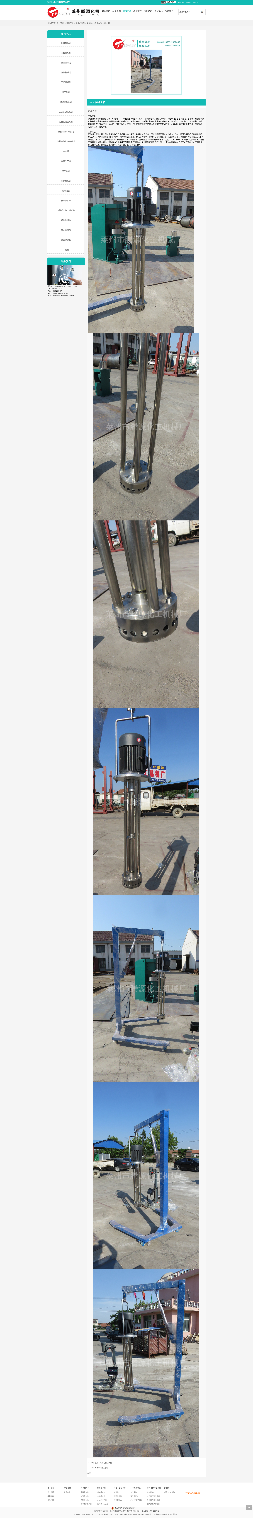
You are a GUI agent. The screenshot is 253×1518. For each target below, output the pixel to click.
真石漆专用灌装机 (153, 1504)
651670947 (58, 286)
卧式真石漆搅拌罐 (153, 1500)
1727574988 (74, 286)
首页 (62, 23)
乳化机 (90, 23)
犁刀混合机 (85, 1496)
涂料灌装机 (151, 1492)
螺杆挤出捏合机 (102, 1504)
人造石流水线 (118, 1500)
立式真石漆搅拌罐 (153, 1496)
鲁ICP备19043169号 (133, 1511)
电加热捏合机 (102, 1500)
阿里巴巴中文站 (169, 1492)
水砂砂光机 (118, 1496)
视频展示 (50, 1496)
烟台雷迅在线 (154, 1511)
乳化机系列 (80, 23)
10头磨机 (133, 1492)
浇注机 (116, 1492)
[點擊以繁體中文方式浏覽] (163, 2)
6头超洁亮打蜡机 (136, 1500)
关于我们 (50, 1492)
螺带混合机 (85, 1492)
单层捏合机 (101, 1492)
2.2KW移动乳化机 (103, 1463)
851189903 (66, 286)
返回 (89, 1473)
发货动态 (67, 1492)
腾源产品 (70, 23)
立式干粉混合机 (86, 1504)
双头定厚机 (134, 1496)
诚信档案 (50, 1500)
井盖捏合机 (101, 1496)
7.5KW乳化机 (101, 1468)
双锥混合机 (85, 1500)
